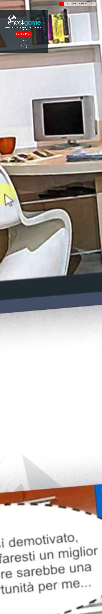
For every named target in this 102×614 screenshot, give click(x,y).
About (74, 3)
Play (61, 3)
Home (68, 3)
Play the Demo (24, 34)
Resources (83, 3)
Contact (92, 3)
